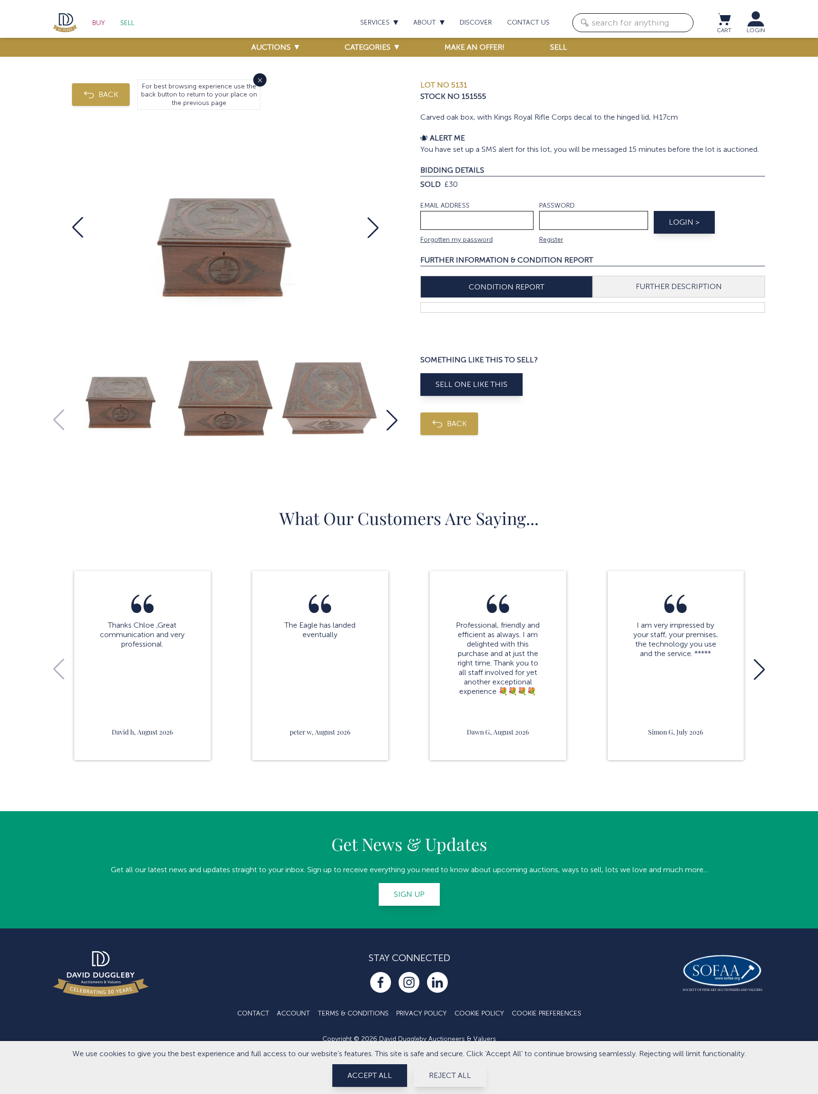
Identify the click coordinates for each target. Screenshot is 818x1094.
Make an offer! (475, 47)
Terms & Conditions (353, 1013)
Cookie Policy (479, 1013)
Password (557, 205)
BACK (108, 94)
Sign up (409, 894)
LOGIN (756, 30)
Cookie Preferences (546, 1013)
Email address (445, 205)
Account (293, 1013)
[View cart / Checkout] (723, 18)
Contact (253, 1013)
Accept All (369, 1075)
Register (551, 239)
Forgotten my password (456, 239)
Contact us (528, 22)
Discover (476, 22)
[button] (77, 227)
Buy (98, 22)
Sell (127, 22)
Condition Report (506, 287)
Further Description (679, 286)
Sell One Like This (471, 384)
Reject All (450, 1075)
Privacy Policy (421, 1013)
